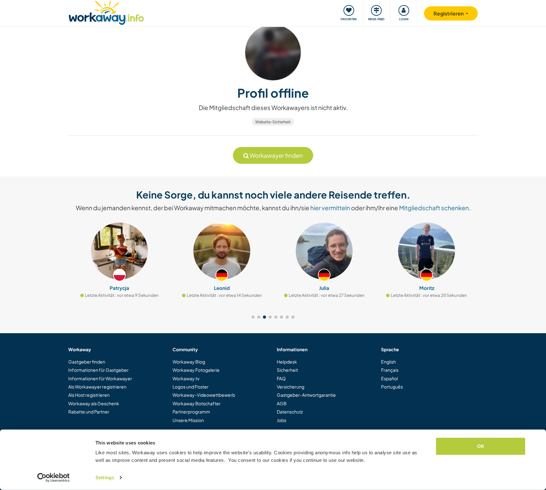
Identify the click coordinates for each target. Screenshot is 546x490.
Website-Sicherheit (273, 121)
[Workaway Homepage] (106, 12)
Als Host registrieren (89, 395)
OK (480, 446)
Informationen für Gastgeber (98, 370)
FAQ (281, 378)
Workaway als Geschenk (93, 403)
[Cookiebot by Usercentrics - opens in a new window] (53, 477)
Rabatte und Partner (88, 411)
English (388, 361)
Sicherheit (287, 370)
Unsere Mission (188, 420)
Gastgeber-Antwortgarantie (306, 395)
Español (389, 378)
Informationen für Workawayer (100, 378)
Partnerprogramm (191, 411)
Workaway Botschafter (197, 403)
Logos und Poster (191, 386)
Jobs (281, 420)
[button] (253, 317)
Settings (104, 477)
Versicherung (290, 386)
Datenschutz (290, 411)
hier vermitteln (330, 207)
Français (389, 370)
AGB (282, 403)
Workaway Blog (189, 361)
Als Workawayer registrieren (97, 386)
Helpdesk (287, 361)
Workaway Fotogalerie (196, 370)
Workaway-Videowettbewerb (204, 395)
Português (392, 386)
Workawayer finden (276, 155)
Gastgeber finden (86, 361)
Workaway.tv (186, 378)
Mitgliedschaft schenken (434, 207)
